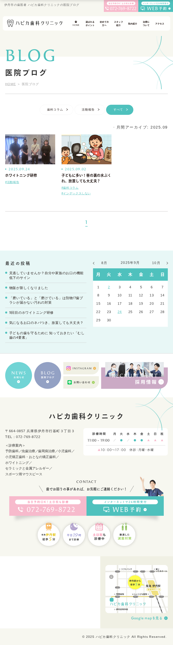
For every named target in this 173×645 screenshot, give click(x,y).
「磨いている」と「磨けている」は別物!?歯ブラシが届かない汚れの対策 (46, 300)
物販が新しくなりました (28, 288)
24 (120, 312)
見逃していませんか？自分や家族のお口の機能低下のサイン (46, 275)
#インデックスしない (76, 193)
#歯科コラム (70, 187)
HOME (10, 84)
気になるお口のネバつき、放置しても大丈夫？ (46, 323)
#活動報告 (12, 182)
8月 (104, 263)
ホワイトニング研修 (21, 175)
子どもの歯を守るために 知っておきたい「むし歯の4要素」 (47, 335)
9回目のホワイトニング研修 (31, 312)
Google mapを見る (147, 618)
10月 (156, 263)
